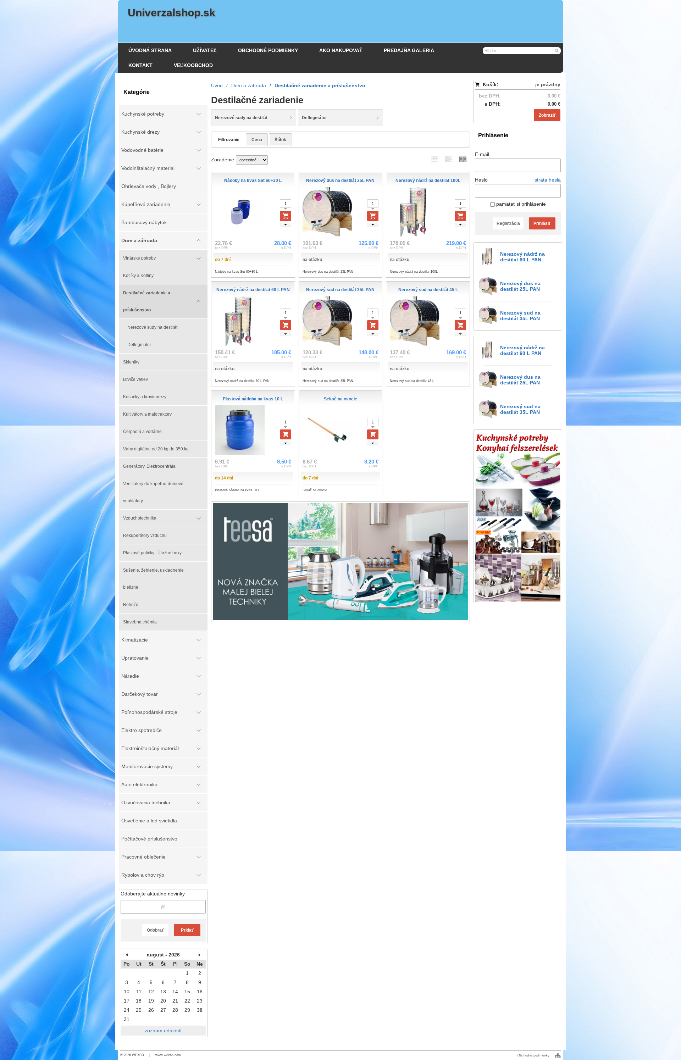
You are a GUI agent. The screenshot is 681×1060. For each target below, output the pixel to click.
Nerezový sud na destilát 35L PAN (520, 315)
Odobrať (155, 930)
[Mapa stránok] (558, 1055)
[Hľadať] (556, 50)
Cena (256, 139)
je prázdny (547, 84)
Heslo (481, 180)
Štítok (280, 139)
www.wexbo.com (168, 1055)
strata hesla (548, 180)
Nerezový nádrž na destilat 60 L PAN (522, 256)
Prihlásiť (542, 223)
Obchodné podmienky (533, 1055)
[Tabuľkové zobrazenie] (449, 159)
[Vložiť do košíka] (285, 216)
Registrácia (508, 223)
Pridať (187, 930)
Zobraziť (547, 115)
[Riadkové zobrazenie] (434, 159)
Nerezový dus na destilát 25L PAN (520, 286)
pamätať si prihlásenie (520, 204)
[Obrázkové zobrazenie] (463, 159)
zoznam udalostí (163, 1030)
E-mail (482, 154)
